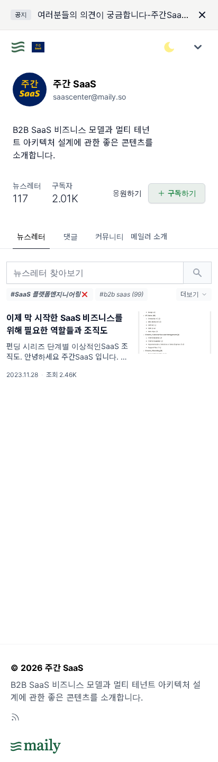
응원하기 (127, 193)
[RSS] (15, 717)
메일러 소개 (149, 236)
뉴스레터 (31, 236)
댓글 (70, 236)
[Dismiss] (202, 14)
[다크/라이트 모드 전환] (169, 47)
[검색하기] (197, 273)
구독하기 (182, 193)
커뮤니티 (109, 236)
